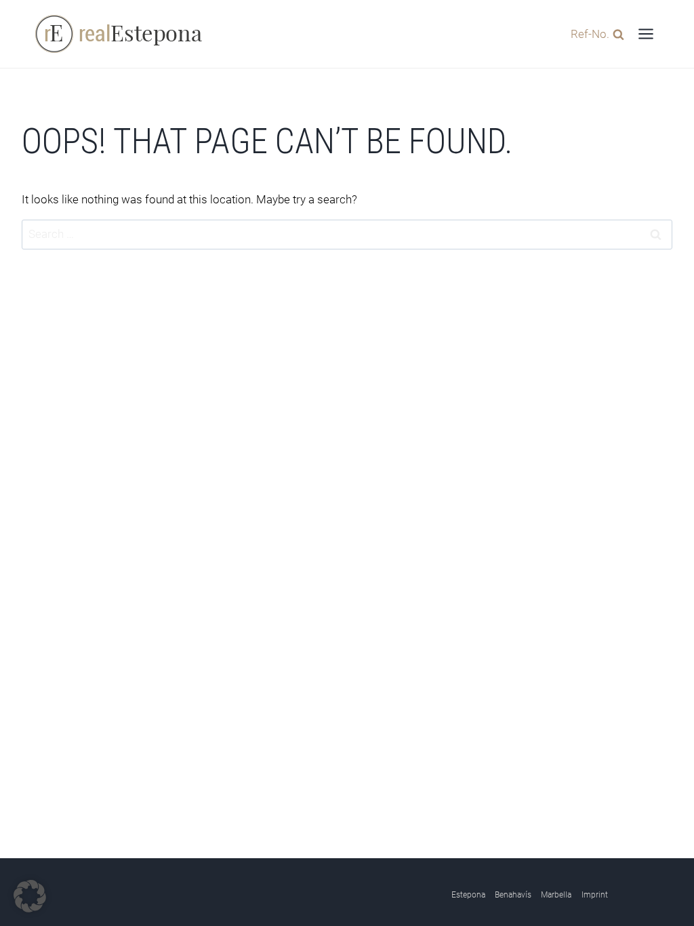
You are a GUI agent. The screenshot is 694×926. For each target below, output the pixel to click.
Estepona (468, 895)
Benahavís (513, 895)
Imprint (594, 895)
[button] (30, 896)
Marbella (556, 895)
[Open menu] (645, 33)
